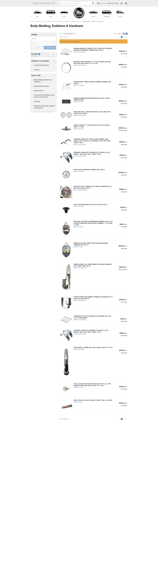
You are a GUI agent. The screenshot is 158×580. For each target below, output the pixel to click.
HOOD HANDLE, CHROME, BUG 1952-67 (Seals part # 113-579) (93, 347)
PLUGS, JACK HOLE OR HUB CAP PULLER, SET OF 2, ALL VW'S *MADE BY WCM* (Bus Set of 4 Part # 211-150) (92, 384)
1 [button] (121, 419)
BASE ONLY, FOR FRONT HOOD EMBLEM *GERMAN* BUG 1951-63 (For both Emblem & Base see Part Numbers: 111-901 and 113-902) (93, 223)
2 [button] (123, 419)
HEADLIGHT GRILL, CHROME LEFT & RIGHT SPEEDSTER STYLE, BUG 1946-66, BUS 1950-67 (93, 187)
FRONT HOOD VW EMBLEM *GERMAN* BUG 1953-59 (89, 169)
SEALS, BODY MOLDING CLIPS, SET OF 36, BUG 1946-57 (90, 204)
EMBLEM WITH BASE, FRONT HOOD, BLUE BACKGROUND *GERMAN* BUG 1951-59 (91, 244)
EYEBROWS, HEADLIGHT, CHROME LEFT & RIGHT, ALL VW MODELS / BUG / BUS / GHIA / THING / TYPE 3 (91, 331)
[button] (119, 419)
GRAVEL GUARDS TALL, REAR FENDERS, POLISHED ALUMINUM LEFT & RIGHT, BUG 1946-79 (93, 265)
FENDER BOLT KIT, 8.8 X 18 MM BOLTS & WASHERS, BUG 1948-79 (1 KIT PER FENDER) (92, 317)
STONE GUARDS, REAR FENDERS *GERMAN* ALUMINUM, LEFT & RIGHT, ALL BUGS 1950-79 (93, 297)
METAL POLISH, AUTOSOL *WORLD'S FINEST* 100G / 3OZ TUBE (93, 400)
